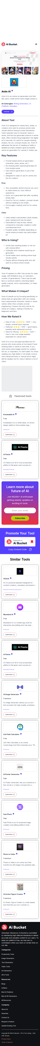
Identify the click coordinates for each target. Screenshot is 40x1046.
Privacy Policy (6, 1039)
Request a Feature (8, 1021)
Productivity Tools (8, 954)
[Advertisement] (20, 20)
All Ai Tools (5, 975)
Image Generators (8, 958)
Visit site (6, 111)
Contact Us (5, 1017)
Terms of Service (7, 1042)
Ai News (4, 988)
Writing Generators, (21, 104)
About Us (5, 1009)
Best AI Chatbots (7, 992)
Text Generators (7, 962)
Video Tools (6, 966)
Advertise (5, 1013)
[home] (9, 44)
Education (13, 106)
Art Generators (7, 971)
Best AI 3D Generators (9, 996)
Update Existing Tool (9, 1026)
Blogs (3, 984)
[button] (36, 44)
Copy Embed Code (17, 549)
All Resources (6, 1000)
